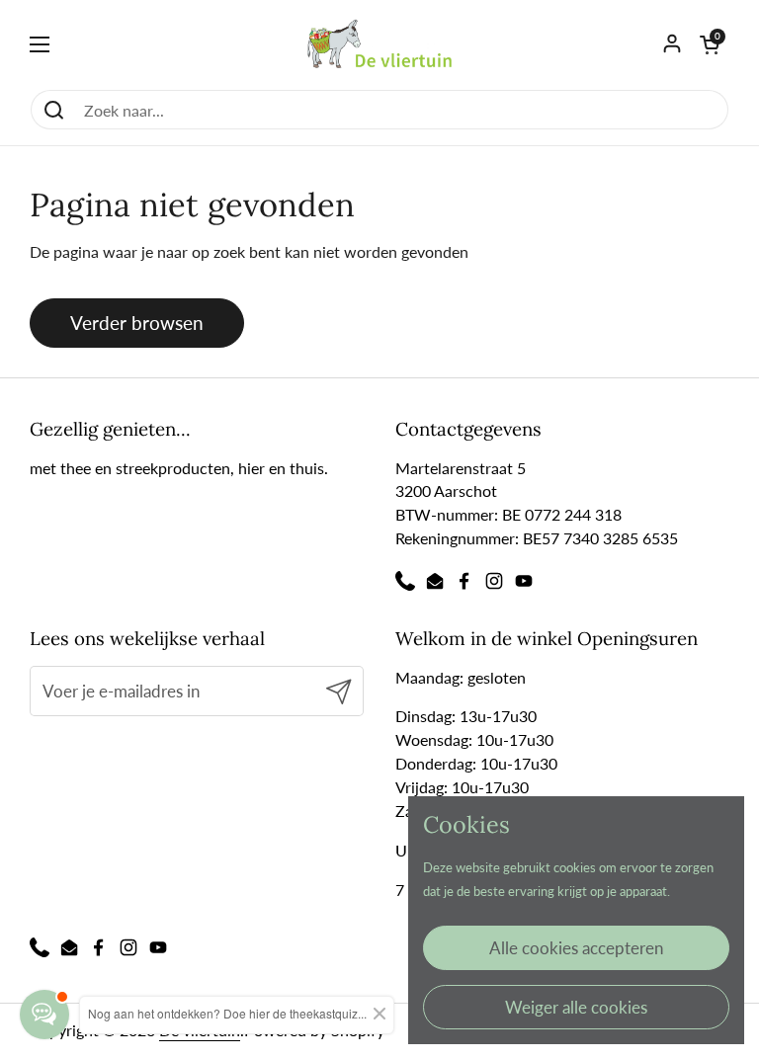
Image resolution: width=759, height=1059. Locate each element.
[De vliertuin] (380, 44)
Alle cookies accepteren (576, 947)
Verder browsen (137, 322)
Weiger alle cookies (576, 1007)
